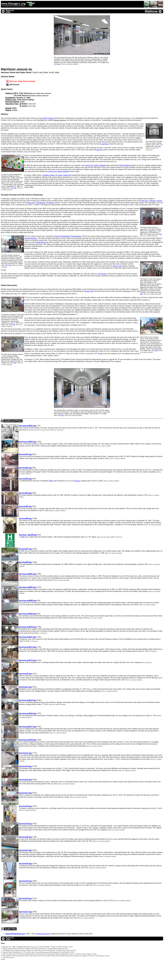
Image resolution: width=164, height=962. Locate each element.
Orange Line (88, 291)
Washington (41, 203)
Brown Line (117, 266)
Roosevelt (98, 150)
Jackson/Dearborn (30, 238)
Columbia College (48, 175)
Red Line (144, 201)
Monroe (153, 201)
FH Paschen (102, 274)
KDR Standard (124, 165)
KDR (23, 537)
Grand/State (104, 144)
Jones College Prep (65, 175)
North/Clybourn (47, 118)
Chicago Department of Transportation (67, 236)
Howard (77, 481)
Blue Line (31, 203)
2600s (51, 481)
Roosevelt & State (43, 934)
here (58, 64)
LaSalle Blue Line (42, 242)
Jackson (159, 201)
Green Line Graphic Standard (95, 165)
